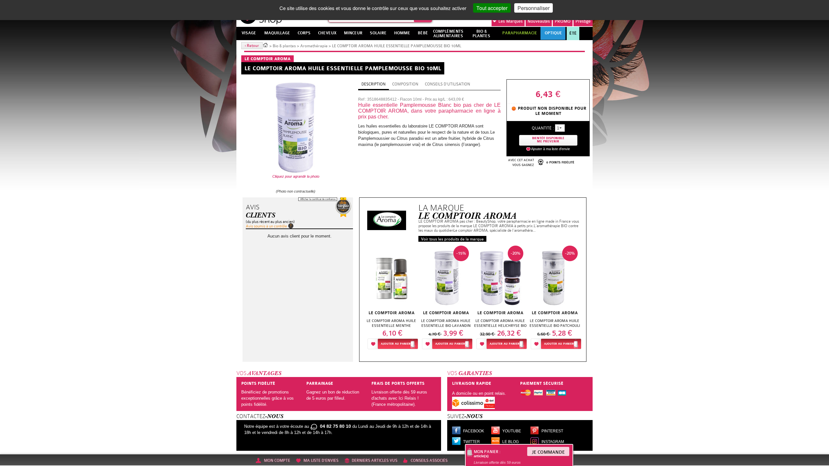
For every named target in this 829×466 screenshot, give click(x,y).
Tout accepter (491, 8)
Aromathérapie (314, 46)
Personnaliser (533, 8)
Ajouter (396, 344)
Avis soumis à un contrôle (266, 226)
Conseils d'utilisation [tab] (447, 84)
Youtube (511, 431)
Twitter (471, 441)
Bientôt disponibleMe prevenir (548, 140)
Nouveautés (539, 21)
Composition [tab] (405, 84)
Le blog (510, 441)
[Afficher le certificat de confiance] (343, 207)
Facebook (473, 431)
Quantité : (543, 128)
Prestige (583, 21)
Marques (510, 21)
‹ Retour (252, 45)
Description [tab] (373, 84)
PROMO (563, 21)
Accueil (265, 44)
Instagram (552, 441)
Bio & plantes (284, 46)
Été (573, 33)
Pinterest (552, 431)
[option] (391, 299)
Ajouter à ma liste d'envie (550, 149)
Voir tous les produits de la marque (452, 239)
